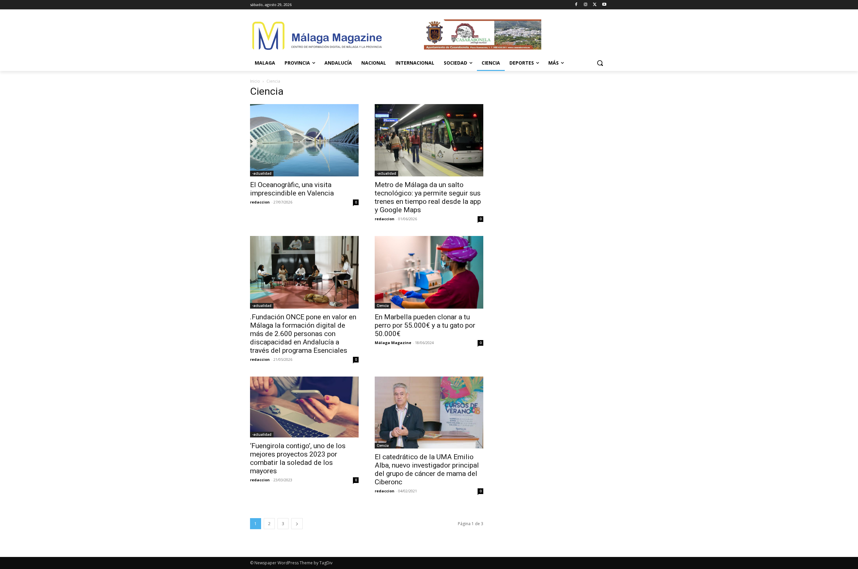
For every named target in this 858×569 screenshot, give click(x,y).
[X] (595, 5)
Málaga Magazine (393, 342)
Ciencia (383, 305)
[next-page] (297, 523)
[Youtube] (604, 5)
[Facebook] (576, 5)
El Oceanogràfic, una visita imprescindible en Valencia (292, 189)
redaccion (260, 202)
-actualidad (261, 173)
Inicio (255, 81)
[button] (600, 63)
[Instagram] (586, 5)
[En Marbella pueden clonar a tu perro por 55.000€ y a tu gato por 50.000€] (429, 272)
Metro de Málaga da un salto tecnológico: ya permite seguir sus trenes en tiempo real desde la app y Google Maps (428, 197)
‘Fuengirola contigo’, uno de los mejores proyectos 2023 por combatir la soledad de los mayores (298, 458)
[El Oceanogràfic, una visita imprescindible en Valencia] (304, 140)
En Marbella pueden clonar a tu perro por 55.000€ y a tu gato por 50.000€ (425, 325)
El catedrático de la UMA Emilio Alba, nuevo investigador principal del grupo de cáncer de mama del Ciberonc (427, 469)
